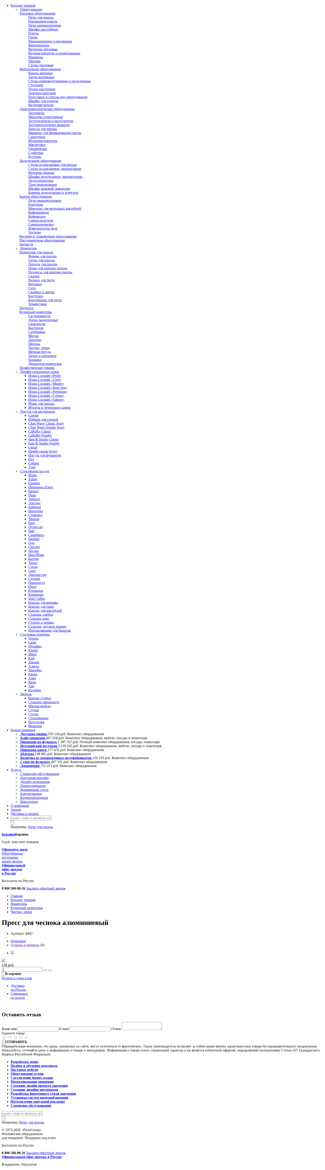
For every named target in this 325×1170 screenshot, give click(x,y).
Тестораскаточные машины (49, 125)
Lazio (32, 642)
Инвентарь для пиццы (36, 252)
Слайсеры (35, 153)
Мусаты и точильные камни (49, 407)
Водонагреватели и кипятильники (54, 53)
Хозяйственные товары (37, 368)
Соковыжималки (41, 224)
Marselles (35, 670)
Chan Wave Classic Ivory (46, 423)
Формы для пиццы (42, 256)
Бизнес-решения (23, 730)
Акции (16, 809)
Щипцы (34, 344)
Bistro (32, 475)
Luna (32, 571)
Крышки (34, 360)
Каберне (34, 507)
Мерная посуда (39, 352)
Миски (33, 336)
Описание (18, 941)
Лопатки (34, 340)
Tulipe (32, 479)
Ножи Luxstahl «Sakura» (46, 399)
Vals (31, 686)
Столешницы (38, 718)
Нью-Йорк (36, 555)
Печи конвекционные (44, 25)
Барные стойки (39, 698)
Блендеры (35, 204)
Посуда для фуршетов (44, 455)
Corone (33, 415)
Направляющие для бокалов (49, 630)
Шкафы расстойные (43, 29)
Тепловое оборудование (37, 13)
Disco (32, 587)
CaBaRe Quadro (40, 435)
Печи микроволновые (44, 200)
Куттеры (34, 157)
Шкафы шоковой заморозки (49, 188)
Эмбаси (34, 499)
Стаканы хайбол (40, 614)
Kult (31, 658)
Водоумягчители (41, 105)
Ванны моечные (40, 73)
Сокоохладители (40, 220)
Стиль (33, 567)
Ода (31, 543)
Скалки (34, 276)
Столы (33, 714)
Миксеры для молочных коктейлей (54, 208)
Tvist (31, 467)
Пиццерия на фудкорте (38, 742)
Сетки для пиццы (41, 260)
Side (31, 531)
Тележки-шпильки (42, 93)
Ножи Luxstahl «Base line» (47, 387)
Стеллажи (35, 85)
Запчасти (26, 244)
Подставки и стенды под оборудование (58, 97)
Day (31, 459)
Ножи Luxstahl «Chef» (44, 380)
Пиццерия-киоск (33, 750)
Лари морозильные (42, 184)
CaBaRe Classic (39, 431)
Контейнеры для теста (45, 300)
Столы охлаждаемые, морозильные (54, 169)
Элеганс (34, 503)
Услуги (16, 770)
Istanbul (33, 539)
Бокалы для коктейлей (45, 610)
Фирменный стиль (33, 790)
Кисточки (35, 296)
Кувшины (35, 591)
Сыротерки (36, 137)
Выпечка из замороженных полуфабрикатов (55, 758)
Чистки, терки (39, 348)
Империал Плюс (40, 487)
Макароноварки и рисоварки (50, 41)
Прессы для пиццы (42, 129)
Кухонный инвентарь (35, 312)
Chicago (34, 547)
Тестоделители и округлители (50, 121)
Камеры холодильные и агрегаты (53, 192)
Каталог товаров (23, 5)
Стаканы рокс (38, 618)
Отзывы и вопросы (25, 945)
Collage (33, 463)
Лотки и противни (42, 356)
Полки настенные (41, 89)
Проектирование (32, 786)
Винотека (35, 511)
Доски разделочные (43, 320)
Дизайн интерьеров (34, 782)
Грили (33, 37)
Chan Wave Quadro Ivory (46, 427)
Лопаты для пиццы (42, 264)
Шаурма (34, 61)
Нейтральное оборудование (40, 69)
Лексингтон (37, 575)
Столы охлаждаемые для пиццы (52, 165)
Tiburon (33, 519)
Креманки (36, 595)
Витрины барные (41, 173)
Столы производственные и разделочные (59, 81)
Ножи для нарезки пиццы (47, 268)
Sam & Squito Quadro (43, 443)
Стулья (33, 710)
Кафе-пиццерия (32, 738)
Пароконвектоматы (42, 21)
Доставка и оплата (24, 813)
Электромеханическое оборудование (47, 109)
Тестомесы (36, 113)
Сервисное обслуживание (39, 774)
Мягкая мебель (39, 706)
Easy (31, 523)
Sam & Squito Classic (43, 439)
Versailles (35, 646)
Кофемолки (37, 216)
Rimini (33, 650)
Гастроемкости (39, 316)
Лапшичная (29, 766)
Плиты (33, 33)
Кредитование (30, 794)
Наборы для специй (43, 419)
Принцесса (36, 583)
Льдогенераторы (40, 180)
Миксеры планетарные (45, 117)
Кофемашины (38, 212)
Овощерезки (37, 149)
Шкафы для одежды (43, 101)
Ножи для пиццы (41, 403)
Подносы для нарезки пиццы (50, 272)
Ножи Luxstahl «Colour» (46, 395)
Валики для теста (41, 280)
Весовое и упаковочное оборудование (48, 236)
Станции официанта (43, 702)
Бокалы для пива (41, 606)
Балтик (33, 559)
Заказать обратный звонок (46, 888)
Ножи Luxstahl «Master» (46, 384)
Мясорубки (36, 145)
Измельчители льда (42, 228)
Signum (33, 662)
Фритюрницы (38, 45)
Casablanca (36, 535)
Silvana (33, 551)
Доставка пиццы (33, 734)
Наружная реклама (34, 778)
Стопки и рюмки (41, 622)
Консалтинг (28, 802)
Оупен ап (35, 527)
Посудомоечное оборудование (42, 240)
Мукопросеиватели (42, 141)
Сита (32, 288)
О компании (20, 805)
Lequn (32, 447)
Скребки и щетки (41, 292)
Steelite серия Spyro (42, 451)
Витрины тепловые (43, 49)
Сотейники (36, 332)
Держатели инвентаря (44, 364)
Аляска (33, 666)
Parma (32, 674)
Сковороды (36, 324)
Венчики (35, 284)
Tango (32, 563)
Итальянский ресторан (38, 746)
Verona (33, 638)
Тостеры (34, 232)
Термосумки (37, 304)
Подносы (26, 308)
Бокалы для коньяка (43, 602)
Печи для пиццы (41, 17)
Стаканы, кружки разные (47, 626)
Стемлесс (35, 515)
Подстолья (36, 722)
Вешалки (35, 726)
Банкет (33, 491)
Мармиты (35, 57)
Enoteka (34, 483)
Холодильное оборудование (40, 161)
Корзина (8, 834)
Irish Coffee (36, 598)
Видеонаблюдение (33, 798)
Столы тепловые (41, 65)
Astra (32, 678)
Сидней (34, 579)
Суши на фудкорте (35, 762)
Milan (32, 654)
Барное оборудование (35, 196)
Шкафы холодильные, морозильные (55, 176)
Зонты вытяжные (41, 77)
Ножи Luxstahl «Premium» (47, 391)
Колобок (34, 690)
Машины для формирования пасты (54, 133)
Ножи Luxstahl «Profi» (44, 376)
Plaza (32, 495)
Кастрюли (36, 328)
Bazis (32, 682)
